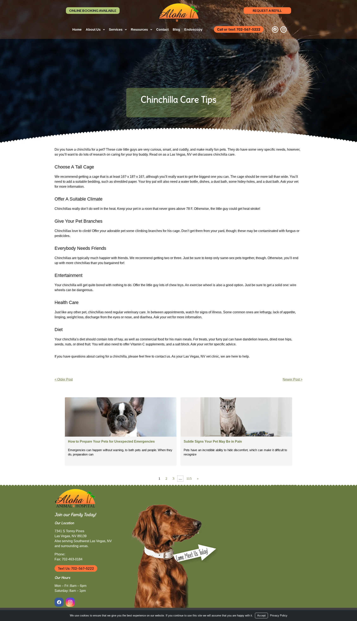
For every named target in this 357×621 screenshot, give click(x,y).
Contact (162, 29)
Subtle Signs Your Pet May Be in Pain (213, 441)
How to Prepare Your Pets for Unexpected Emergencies (111, 441)
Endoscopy (193, 29)
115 (189, 478)
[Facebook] (275, 29)
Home (77, 29)
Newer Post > (292, 379)
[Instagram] (283, 29)
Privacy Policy (278, 615)
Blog (176, 29)
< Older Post (64, 379)
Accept (261, 615)
